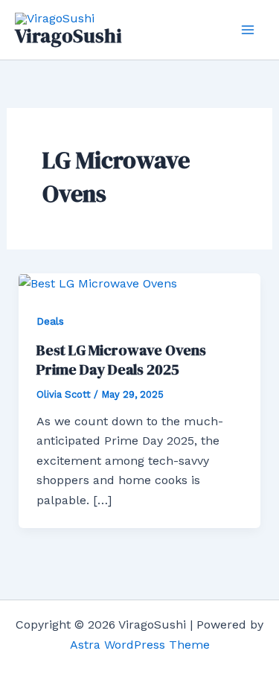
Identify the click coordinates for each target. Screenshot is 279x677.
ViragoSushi (68, 35)
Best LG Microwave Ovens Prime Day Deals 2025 (121, 360)
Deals (50, 321)
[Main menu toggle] (247, 29)
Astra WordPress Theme (140, 645)
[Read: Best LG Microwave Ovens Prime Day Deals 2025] (98, 283)
